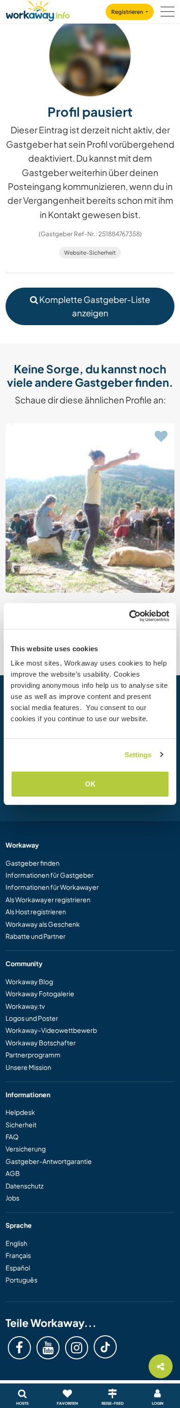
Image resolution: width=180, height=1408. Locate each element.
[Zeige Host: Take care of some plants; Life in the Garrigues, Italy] (90, 508)
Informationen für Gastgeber (50, 875)
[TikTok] (105, 1346)
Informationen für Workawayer (52, 887)
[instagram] (76, 1347)
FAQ (12, 1136)
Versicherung (26, 1148)
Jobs (12, 1198)
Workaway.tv (25, 1006)
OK (90, 784)
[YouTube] (48, 1347)
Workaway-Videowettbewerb (51, 1030)
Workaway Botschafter (41, 1042)
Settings (138, 755)
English (16, 1243)
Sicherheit (21, 1124)
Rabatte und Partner (36, 936)
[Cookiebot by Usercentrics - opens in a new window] (129, 616)
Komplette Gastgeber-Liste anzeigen (94, 306)
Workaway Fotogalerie (40, 993)
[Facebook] (19, 1347)
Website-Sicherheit (90, 252)
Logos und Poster (32, 1018)
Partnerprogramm (33, 1054)
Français (18, 1255)
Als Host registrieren (36, 911)
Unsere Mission (28, 1067)
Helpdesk (20, 1112)
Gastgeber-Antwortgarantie (49, 1161)
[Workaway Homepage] (38, 9)
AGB (13, 1173)
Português (21, 1280)
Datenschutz (24, 1186)
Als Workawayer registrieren (48, 899)
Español (18, 1267)
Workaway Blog (29, 981)
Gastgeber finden (33, 863)
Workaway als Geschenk (43, 924)
